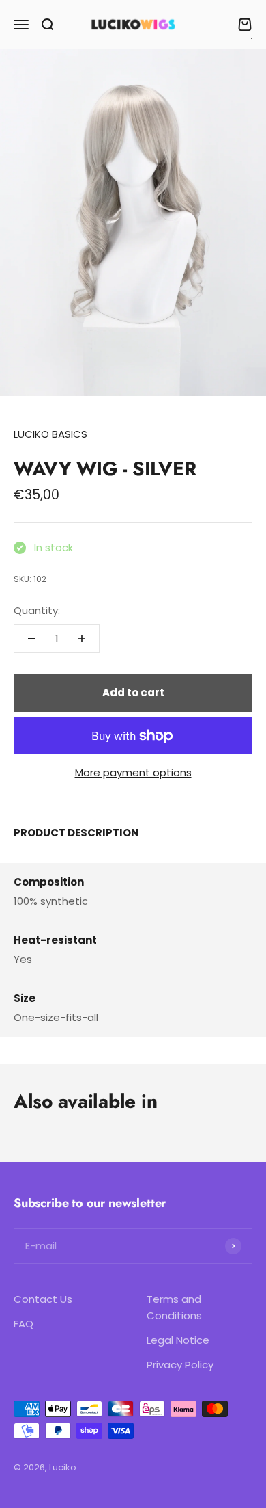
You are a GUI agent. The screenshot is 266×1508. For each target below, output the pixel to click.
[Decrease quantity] (31, 638)
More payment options (133, 772)
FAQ (23, 1324)
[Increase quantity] (82, 638)
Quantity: (37, 610)
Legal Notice (178, 1340)
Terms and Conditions (174, 1307)
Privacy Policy (180, 1365)
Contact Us (43, 1299)
